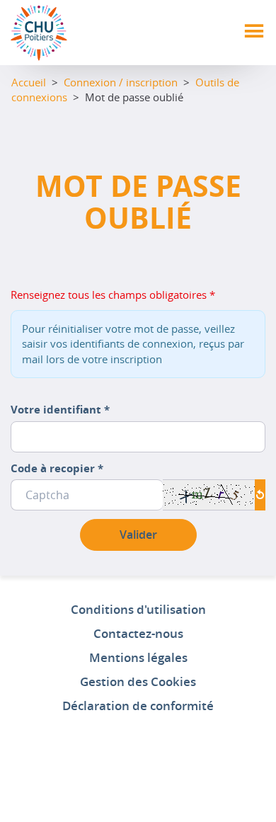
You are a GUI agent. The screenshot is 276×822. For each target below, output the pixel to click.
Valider (138, 534)
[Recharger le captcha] (260, 494)
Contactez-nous (138, 633)
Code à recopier (57, 468)
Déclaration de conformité (138, 705)
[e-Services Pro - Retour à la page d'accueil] (39, 32)
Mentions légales (138, 657)
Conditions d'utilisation (138, 609)
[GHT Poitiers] (138, 764)
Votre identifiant (60, 409)
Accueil (28, 82)
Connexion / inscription (121, 82)
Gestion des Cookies (138, 681)
